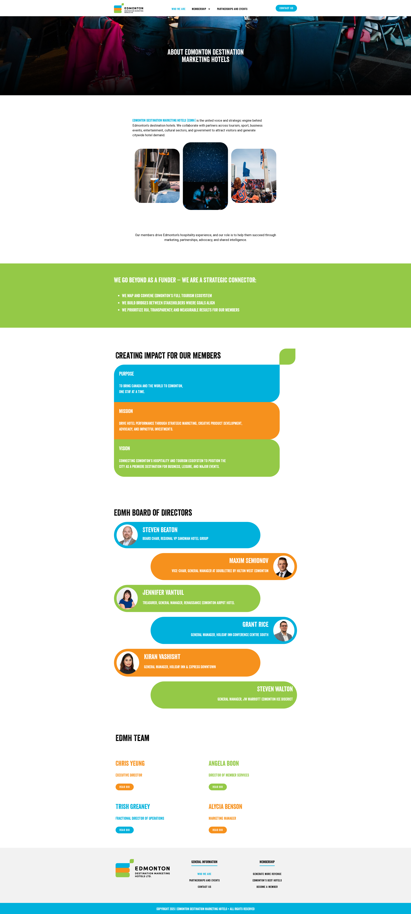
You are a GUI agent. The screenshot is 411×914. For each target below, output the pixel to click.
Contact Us (204, 887)
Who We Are (178, 9)
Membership (199, 9)
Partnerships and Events (232, 9)
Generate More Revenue (267, 874)
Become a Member (267, 887)
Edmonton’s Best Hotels (267, 880)
